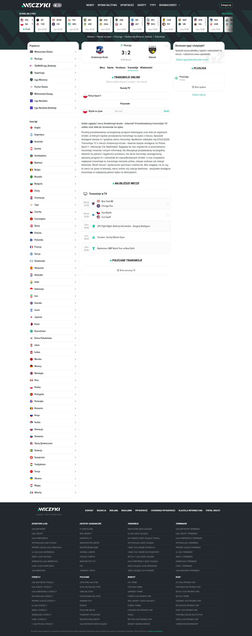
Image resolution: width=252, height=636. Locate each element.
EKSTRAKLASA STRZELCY (42, 596)
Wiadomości (146, 67)
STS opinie (132, 582)
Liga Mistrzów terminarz (188, 529)
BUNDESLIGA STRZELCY (41, 614)
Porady (83, 605)
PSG (81, 566)
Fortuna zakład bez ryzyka (189, 614)
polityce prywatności (155, 631)
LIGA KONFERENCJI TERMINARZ (189, 538)
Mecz (102, 67)
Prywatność (141, 510)
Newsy (90, 5)
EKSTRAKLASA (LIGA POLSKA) (44, 543)
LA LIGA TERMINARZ (184, 552)
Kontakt (89, 510)
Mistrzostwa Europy (90, 619)
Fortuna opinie (135, 587)
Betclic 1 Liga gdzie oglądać (141, 556)
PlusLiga (118, 36)
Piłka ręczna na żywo (90, 587)
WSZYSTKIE (227, 13)
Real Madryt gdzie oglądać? (141, 601)
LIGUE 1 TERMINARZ (184, 566)
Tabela (110, 67)
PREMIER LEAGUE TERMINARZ (188, 547)
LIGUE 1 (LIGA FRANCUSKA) (43, 566)
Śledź (166, 111)
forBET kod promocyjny (139, 596)
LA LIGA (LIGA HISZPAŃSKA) (43, 552)
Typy (153, 5)
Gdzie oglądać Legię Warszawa (142, 566)
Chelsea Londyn (87, 556)
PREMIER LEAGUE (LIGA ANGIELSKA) (47, 547)
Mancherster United (89, 543)
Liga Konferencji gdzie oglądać (143, 561)
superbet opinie (135, 591)
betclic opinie (182, 596)
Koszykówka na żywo (90, 596)
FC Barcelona (86, 529)
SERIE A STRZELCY (39, 610)
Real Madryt (86, 533)
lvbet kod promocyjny (187, 610)
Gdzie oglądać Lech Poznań (141, 570)
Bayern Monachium (89, 547)
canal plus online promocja (141, 547)
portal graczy (213, 510)
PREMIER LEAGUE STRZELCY (43, 601)
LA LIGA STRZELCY (39, 605)
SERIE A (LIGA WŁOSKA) (41, 556)
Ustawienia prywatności (163, 510)
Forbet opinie (134, 605)
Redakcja (101, 510)
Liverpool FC (86, 538)
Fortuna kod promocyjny (188, 587)
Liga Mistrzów (38, 529)
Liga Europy (37, 533)
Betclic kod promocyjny (188, 591)
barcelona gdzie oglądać (140, 529)
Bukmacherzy (168, 5)
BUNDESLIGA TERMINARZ (186, 561)
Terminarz (120, 67)
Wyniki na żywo (107, 5)
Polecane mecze (87, 610)
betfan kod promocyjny (187, 605)
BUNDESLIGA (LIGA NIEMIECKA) (45, 561)
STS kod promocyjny (186, 582)
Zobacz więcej (199, 94)
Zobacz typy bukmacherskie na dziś (192, 59)
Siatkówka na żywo (89, 582)
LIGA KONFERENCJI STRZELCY (44, 591)
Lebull (131, 614)
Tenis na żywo (86, 591)
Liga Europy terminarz (186, 533)
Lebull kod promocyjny (187, 619)
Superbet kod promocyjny (188, 601)
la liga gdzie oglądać (138, 533)
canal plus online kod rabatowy (143, 552)
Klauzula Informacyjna (190, 510)
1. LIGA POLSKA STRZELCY (42, 624)
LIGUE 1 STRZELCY (39, 619)
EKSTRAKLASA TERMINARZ (187, 543)
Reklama (114, 510)
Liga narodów (38, 570)
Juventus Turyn (87, 570)
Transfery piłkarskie (90, 614)
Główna (90, 36)
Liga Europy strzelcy (42, 587)
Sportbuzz (127, 5)
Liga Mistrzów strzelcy (43, 582)
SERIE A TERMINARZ (184, 556)
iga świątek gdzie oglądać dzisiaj (144, 538)
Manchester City (88, 561)
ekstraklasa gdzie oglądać (141, 543)
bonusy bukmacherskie (139, 624)
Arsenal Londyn (87, 552)
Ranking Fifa (86, 601)
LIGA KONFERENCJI (40, 538)
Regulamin (126, 510)
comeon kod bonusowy (187, 624)
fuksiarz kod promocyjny (140, 610)
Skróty (141, 5)
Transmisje (133, 67)
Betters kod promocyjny (140, 619)
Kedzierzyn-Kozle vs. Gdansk (138, 36)
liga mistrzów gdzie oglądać (93, 624)
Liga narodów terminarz (188, 570)
